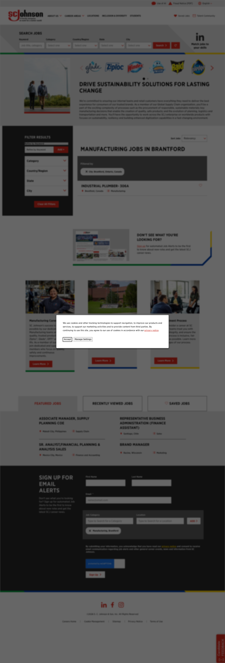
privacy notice (151, 330)
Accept (67, 339)
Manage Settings (83, 339)
